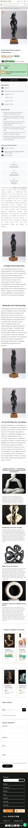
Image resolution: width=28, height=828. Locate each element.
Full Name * (5, 737)
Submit (7, 766)
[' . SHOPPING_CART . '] (24, 1)
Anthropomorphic (16, 8)
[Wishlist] (22, 1)
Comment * (5, 726)
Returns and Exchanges (11, 151)
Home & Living (6, 8)
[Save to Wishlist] (13, 52)
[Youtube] (18, 816)
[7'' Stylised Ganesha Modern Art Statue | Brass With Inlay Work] (9, 647)
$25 (5, 68)
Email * (4, 745)
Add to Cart (14, 80)
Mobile (3, 755)
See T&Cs (16, 167)
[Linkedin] (16, 816)
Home (2, 8)
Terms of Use (16, 763)
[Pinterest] (12, 816)
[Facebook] (9, 816)
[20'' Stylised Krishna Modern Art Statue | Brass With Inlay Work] (9, 683)
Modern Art (11, 8)
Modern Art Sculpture (20, 187)
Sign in (18, 1)
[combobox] (13, 5)
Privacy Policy (23, 763)
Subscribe (21, 780)
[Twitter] (10, 816)
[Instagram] (14, 816)
